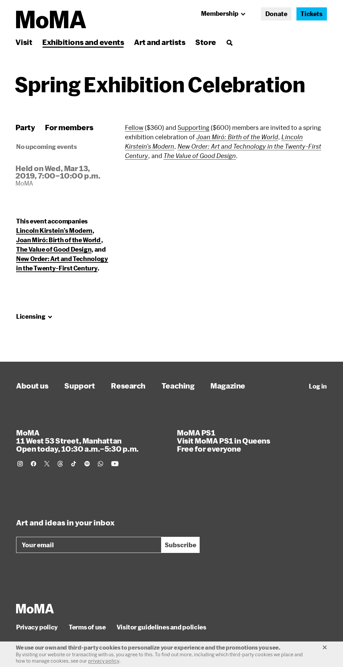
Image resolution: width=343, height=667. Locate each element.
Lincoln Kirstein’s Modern (54, 230)
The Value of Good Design (53, 249)
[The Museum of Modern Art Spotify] (87, 463)
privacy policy (103, 661)
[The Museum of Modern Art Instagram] (20, 463)
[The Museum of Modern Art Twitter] (47, 463)
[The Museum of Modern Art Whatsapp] (100, 463)
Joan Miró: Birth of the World (58, 240)
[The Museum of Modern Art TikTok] (73, 463)
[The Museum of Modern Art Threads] (60, 463)
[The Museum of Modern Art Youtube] (115, 463)
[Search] (229, 42)
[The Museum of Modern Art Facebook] (33, 463)
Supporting (193, 127)
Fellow (134, 127)
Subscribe (180, 545)
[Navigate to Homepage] (51, 19)
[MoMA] (35, 608)
